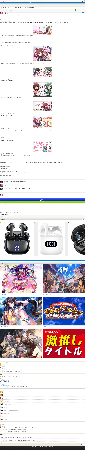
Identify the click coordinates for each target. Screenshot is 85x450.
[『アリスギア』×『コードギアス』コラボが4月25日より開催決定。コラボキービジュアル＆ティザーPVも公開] (14, 186)
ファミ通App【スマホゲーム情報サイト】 (25, 4)
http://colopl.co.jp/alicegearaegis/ (6, 206)
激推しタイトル (43, 5)
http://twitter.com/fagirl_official (9, 165)
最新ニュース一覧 (31, 4)
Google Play (42, 202)
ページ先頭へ (83, 444)
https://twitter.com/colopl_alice (6, 207)
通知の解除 (45, 446)
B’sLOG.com (51, 446)
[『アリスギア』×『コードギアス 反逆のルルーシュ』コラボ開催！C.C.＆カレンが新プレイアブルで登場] (13, 183)
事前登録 (41, 5)
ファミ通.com (48, 446)
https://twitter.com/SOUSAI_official (9, 175)
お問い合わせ (33, 446)
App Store (42, 199)
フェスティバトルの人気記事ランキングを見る (5, 385)
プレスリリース (35, 4)
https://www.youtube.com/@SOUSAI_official (16, 176)
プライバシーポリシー (41, 446)
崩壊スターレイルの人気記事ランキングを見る (5, 380)
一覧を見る (83, 219)
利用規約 (36, 446)
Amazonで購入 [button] (17, 260)
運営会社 (38, 446)
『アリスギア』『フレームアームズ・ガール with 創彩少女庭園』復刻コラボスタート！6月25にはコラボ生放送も (48, 4)
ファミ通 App (2, 1)
